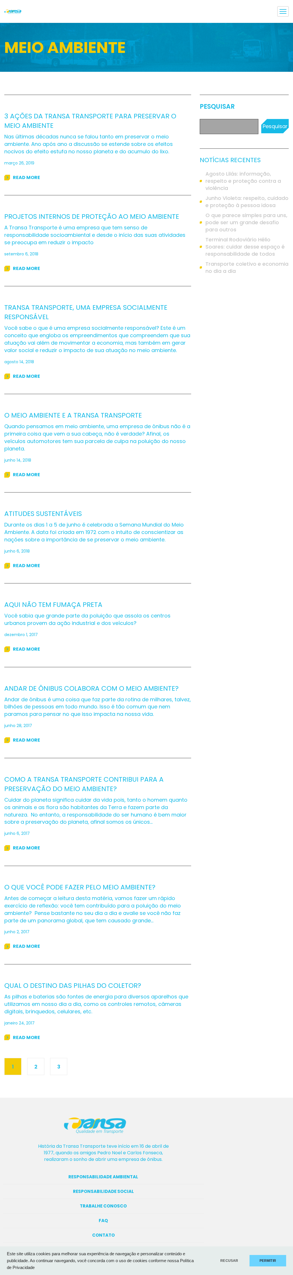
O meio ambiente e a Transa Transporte (73, 415)
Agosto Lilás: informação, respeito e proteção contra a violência (243, 181)
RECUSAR (229, 1261)
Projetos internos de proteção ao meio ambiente (91, 216)
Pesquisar (217, 106)
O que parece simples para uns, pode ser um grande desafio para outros (246, 222)
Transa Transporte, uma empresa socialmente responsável (85, 312)
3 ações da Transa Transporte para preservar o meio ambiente (90, 121)
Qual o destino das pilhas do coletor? (72, 985)
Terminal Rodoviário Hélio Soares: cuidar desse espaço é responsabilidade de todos (245, 246)
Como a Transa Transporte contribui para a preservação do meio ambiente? (84, 784)
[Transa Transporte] (15, 12)
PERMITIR (268, 1261)
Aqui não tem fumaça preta (53, 604)
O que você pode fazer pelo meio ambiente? (79, 887)
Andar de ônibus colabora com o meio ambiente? (91, 688)
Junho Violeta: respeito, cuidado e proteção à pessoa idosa (246, 201)
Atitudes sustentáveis (43, 513)
